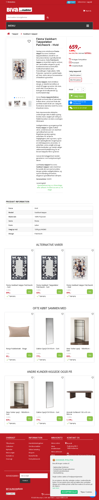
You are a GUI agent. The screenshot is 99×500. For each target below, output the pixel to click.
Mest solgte (10, 453)
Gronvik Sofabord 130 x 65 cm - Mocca (79, 413)
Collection (9, 446)
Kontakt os (10, 456)
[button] (14, 97)
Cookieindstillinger (50, 494)
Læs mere (56, 488)
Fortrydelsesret (34, 459)
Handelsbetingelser (36, 443)
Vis (29, 291)
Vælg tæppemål (75, 71)
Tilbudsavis (10, 443)
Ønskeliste (11, 2)
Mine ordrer (55, 443)
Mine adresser (56, 452)
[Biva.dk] (19, 9)
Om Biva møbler (34, 446)
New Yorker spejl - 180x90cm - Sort (79, 349)
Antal (71, 89)
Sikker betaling (34, 449)
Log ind (89, 2)
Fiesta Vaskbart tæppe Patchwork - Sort (19, 286)
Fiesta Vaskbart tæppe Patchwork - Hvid (80, 286)
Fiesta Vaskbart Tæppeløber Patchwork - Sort (47, 286)
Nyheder (9, 449)
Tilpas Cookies (86, 492)
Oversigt (9, 459)
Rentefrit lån (33, 456)
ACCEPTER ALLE (69, 492)
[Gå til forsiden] (8, 33)
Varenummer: (41, 179)
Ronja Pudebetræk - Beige (16, 348)
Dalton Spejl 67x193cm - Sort (47, 348)
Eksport (31, 453)
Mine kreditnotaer (55, 447)
